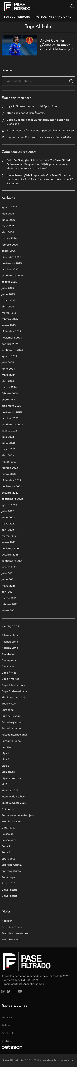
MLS (4, 784)
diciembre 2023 (11, 405)
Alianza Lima (10, 635)
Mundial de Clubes (13, 796)
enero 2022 (9, 542)
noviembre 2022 (12, 486)
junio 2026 (8, 219)
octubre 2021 (10, 554)
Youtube (7, 1041)
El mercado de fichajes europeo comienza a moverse (40, 130)
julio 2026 (8, 213)
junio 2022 (8, 517)
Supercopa (8, 877)
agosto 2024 (9, 356)
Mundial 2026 (10, 790)
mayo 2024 (8, 374)
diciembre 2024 (11, 331)
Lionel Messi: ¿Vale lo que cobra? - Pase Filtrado (37, 175)
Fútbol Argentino (12, 722)
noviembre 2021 (11, 548)
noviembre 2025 (12, 263)
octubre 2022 (10, 492)
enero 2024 (9, 399)
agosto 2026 (9, 207)
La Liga (6, 747)
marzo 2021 (9, 598)
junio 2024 (8, 368)
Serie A (6, 846)
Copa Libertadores (13, 685)
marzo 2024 (9, 387)
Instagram (8, 1017)
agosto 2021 (9, 567)
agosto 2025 (9, 281)
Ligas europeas (11, 778)
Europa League (11, 716)
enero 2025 (9, 325)
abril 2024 (8, 381)
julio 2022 (8, 511)
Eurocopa (8, 709)
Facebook (8, 1033)
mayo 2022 (8, 523)
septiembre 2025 (12, 275)
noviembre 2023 (12, 412)
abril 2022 (8, 529)
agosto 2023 (9, 430)
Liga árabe (8, 771)
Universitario (10, 889)
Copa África (9, 672)
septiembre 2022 (12, 498)
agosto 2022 (9, 505)
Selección (8, 833)
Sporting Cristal (11, 864)
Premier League (11, 821)
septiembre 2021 (12, 560)
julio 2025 (8, 288)
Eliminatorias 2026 (13, 697)
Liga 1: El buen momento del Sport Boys (32, 106)
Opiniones (8, 809)
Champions (9, 660)
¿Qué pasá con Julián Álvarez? (26, 112)
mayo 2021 (8, 585)
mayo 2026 (8, 226)
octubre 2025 (10, 269)
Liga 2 (5, 759)
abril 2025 (8, 306)
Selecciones (9, 840)
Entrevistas (9, 703)
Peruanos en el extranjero (18, 815)
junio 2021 (8, 579)
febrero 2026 (10, 244)
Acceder (7, 920)
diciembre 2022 (11, 480)
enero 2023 (9, 474)
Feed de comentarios (15, 933)
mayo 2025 (8, 300)
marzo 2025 (9, 312)
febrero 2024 (10, 393)
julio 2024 (8, 362)
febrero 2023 (10, 467)
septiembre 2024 (12, 350)
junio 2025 (8, 294)
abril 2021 (7, 591)
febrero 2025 (10, 318)
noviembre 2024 (12, 337)
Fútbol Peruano (17, 16)
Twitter (6, 1025)
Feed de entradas (12, 927)
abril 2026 (8, 232)
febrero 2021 (9, 604)
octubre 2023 (10, 418)
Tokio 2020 (8, 883)
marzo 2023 (9, 461)
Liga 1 (5, 753)
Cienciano (8, 666)
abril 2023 (8, 455)
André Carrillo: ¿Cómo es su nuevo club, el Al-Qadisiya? (56, 45)
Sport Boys (8, 858)
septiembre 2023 (12, 424)
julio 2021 (7, 573)
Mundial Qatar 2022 (14, 802)
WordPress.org (11, 939)
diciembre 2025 (11, 257)
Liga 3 (5, 765)
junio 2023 (8, 443)
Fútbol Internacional (53, 16)
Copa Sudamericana (14, 691)
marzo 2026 (9, 238)
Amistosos (8, 654)
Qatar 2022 (8, 827)
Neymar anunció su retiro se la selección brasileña (39, 137)
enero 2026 (9, 250)
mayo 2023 (8, 449)
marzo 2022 (9, 535)
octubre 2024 (10, 343)
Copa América (10, 678)
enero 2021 (8, 610)
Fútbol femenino (12, 728)
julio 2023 (8, 436)
